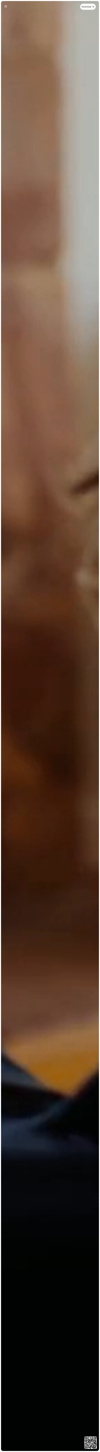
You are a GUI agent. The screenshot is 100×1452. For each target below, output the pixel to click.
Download (86, 7)
